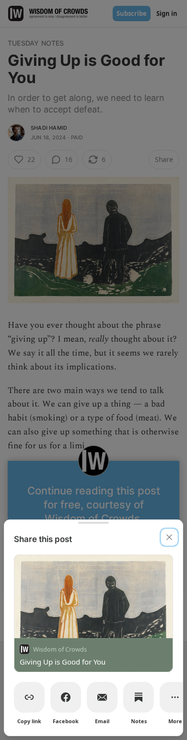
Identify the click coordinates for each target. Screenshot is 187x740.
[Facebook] (65, 697)
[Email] (102, 697)
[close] (169, 537)
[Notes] (138, 697)
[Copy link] (29, 697)
